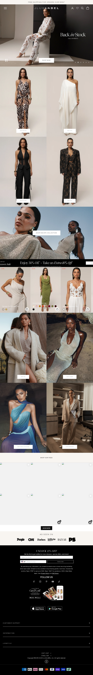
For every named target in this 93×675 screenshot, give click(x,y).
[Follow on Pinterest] (46, 581)
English (45, 656)
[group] (46, 263)
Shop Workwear (70, 446)
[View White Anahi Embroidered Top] (76, 290)
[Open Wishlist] (77, 8)
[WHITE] (64, 309)
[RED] (56, 306)
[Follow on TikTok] (59, 581)
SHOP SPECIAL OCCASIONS (23, 446)
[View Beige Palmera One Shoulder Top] (15, 290)
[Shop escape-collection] (46, 35)
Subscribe (60, 561)
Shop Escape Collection (46, 233)
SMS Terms (55, 573)
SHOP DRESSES (23, 130)
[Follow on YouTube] (53, 581)
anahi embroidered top (70, 306)
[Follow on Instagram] (40, 581)
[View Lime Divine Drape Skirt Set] (45, 290)
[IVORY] (34, 306)
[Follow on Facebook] (34, 581)
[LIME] (52, 306)
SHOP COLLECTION (46, 60)
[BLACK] (34, 309)
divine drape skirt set (39, 303)
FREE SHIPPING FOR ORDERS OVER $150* (46, 2)
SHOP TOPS (69, 130)
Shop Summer (69, 376)
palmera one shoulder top (10, 306)
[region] (46, 35)
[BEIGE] (3, 309)
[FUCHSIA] (49, 306)
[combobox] (23, 561)
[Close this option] (46, 661)
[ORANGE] (43, 306)
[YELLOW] (6, 309)
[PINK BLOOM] (37, 306)
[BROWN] (46, 306)
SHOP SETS (69, 200)
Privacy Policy (45, 573)
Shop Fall (23, 376)
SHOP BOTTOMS (23, 200)
